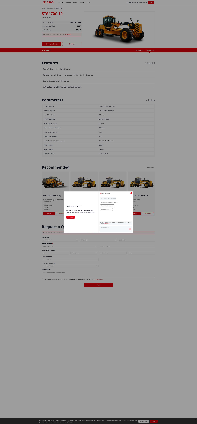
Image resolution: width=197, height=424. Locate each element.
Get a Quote (70, 217)
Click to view (106, 223)
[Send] (130, 229)
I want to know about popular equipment (109, 202)
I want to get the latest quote (107, 205)
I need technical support (106, 209)
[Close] (131, 193)
